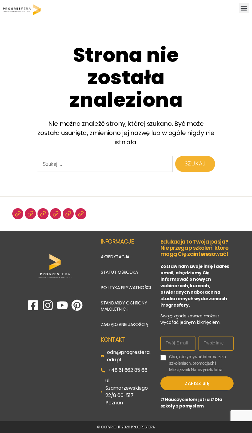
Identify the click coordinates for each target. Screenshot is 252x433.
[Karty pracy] (68, 213)
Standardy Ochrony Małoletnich (124, 306)
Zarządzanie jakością (124, 324)
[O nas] (17, 213)
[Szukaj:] (103, 165)
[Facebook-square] (33, 305)
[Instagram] (47, 305)
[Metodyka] (55, 213)
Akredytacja (115, 257)
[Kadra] (30, 213)
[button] (244, 8)
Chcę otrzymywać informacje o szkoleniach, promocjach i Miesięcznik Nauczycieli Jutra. (197, 363)
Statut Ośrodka (119, 272)
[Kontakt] (80, 213)
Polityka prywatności (126, 287)
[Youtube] (62, 305)
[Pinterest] (77, 305)
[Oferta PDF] (43, 213)
